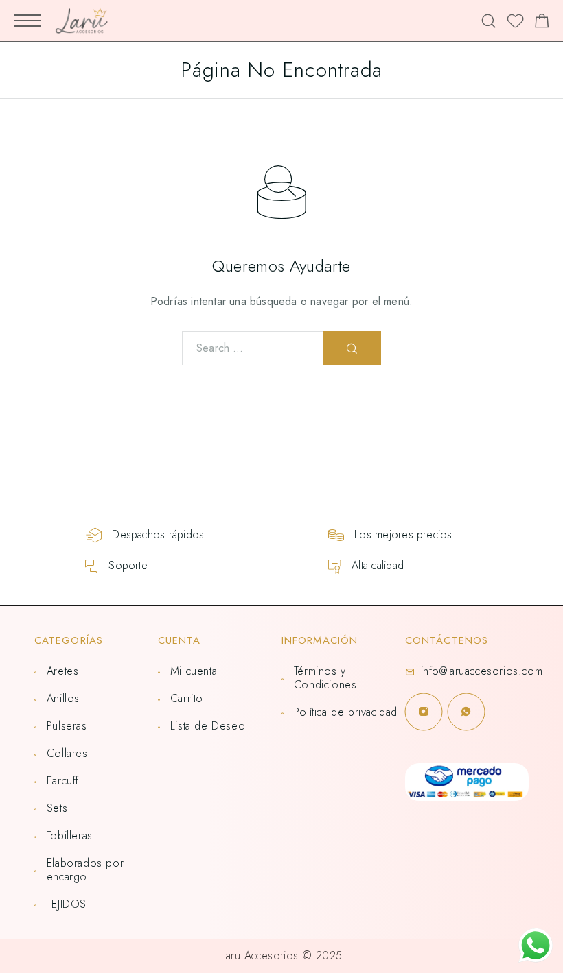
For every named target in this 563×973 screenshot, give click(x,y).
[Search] (488, 21)
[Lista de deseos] (515, 23)
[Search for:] (252, 348)
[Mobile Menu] (27, 20)
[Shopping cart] (542, 23)
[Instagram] (423, 711)
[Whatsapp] (466, 711)
